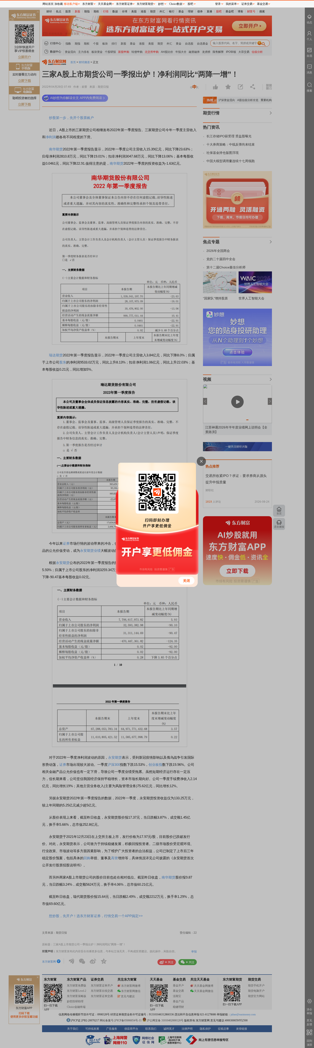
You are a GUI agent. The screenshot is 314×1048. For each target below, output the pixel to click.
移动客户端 (71, 4)
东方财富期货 (145, 4)
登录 (218, 4)
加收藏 (58, 4)
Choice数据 (175, 4)
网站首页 (48, 4)
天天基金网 (105, 4)
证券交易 (246, 4)
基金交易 (262, 4)
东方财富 (87, 4)
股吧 (190, 4)
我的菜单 (231, 4)
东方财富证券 (124, 4)
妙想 (161, 4)
